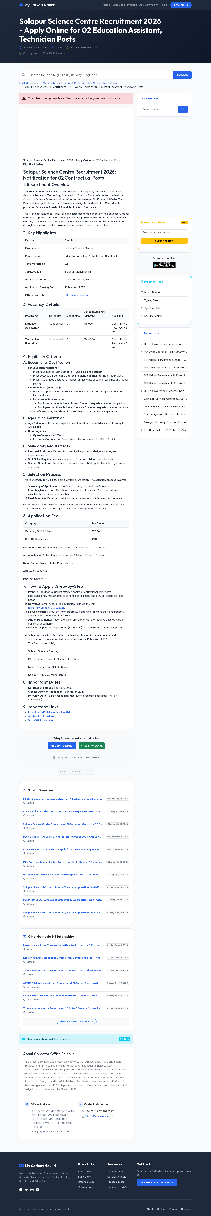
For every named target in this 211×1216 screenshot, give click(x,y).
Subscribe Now (164, 240)
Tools (163, 4)
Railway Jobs (86, 1187)
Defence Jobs (86, 1181)
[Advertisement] (76, 133)
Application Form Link (41, 716)
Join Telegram (63, 745)
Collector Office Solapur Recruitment (96, 83)
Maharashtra (50, 83)
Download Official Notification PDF (49, 712)
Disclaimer (186, 1209)
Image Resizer (152, 292)
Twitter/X (77, 757)
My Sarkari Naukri (39, 5)
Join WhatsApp (93, 745)
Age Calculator (153, 308)
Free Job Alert (116, 1171)
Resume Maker (153, 315)
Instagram (62, 757)
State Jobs (118, 4)
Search (182, 75)
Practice (132, 4)
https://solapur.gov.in (77, 295)
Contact (161, 1209)
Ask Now (124, 1039)
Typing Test (151, 300)
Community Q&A (117, 1187)
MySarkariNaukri (29, 83)
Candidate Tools (116, 1176)
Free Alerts (181, 4)
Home (106, 4)
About (150, 1209)
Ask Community (148, 4)
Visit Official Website (41, 720)
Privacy (173, 1209)
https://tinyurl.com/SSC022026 (46, 607)
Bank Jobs (84, 1176)
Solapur (66, 83)
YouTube (94, 757)
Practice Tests (115, 1181)
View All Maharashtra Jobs (75, 1021)
